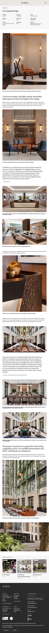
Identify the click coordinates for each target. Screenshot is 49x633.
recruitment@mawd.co (32, 607)
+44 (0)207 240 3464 (6, 603)
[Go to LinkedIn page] (29, 615)
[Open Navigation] (45, 3)
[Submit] (42, 596)
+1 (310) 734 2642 (5, 614)
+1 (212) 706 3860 (17, 601)
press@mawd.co (31, 611)
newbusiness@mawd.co (32, 603)
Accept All (6, 630)
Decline (14, 630)
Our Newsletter (32, 593)
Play (24, 537)
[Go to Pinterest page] (28, 620)
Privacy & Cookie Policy (7, 627)
